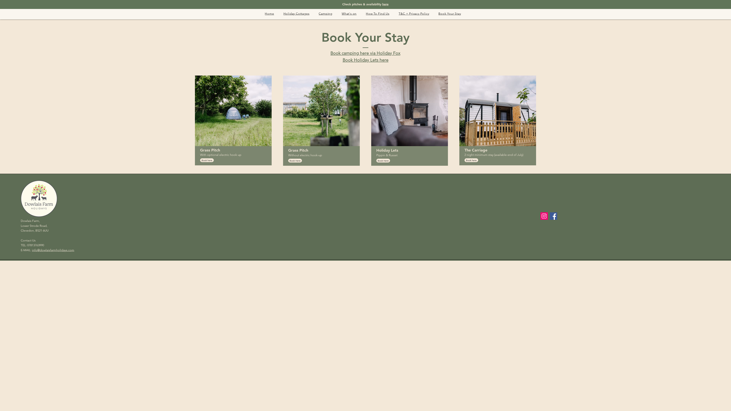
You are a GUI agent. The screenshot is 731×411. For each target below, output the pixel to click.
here (385, 4)
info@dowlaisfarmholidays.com (53, 250)
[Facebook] (553, 216)
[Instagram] (544, 216)
